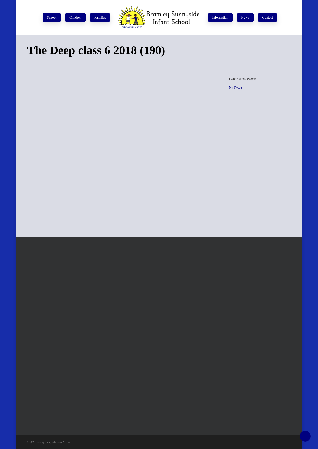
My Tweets (235, 87)
